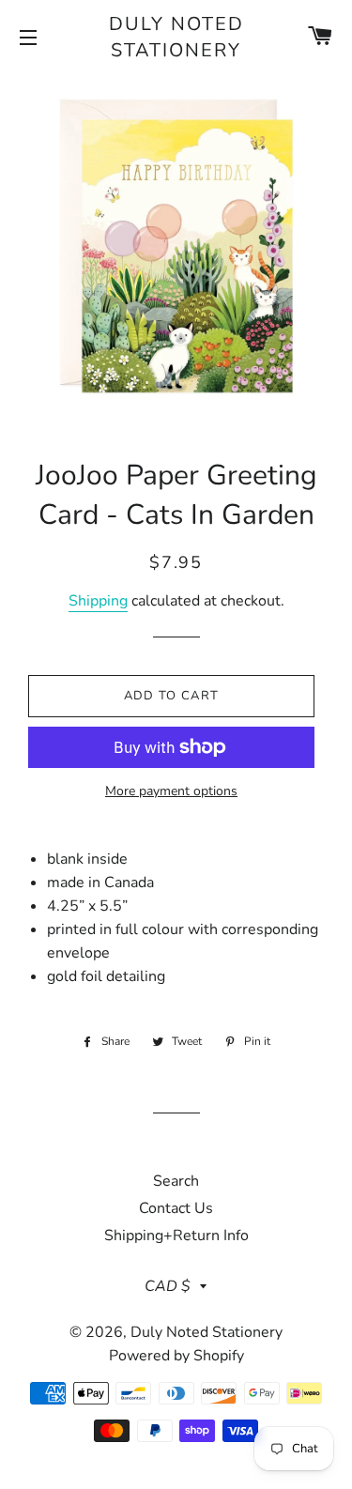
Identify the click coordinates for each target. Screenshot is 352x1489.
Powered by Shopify (176, 1355)
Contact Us (176, 1208)
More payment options (171, 791)
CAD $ (168, 1286)
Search (176, 1181)
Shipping (98, 601)
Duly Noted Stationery (176, 37)
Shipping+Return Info (176, 1235)
